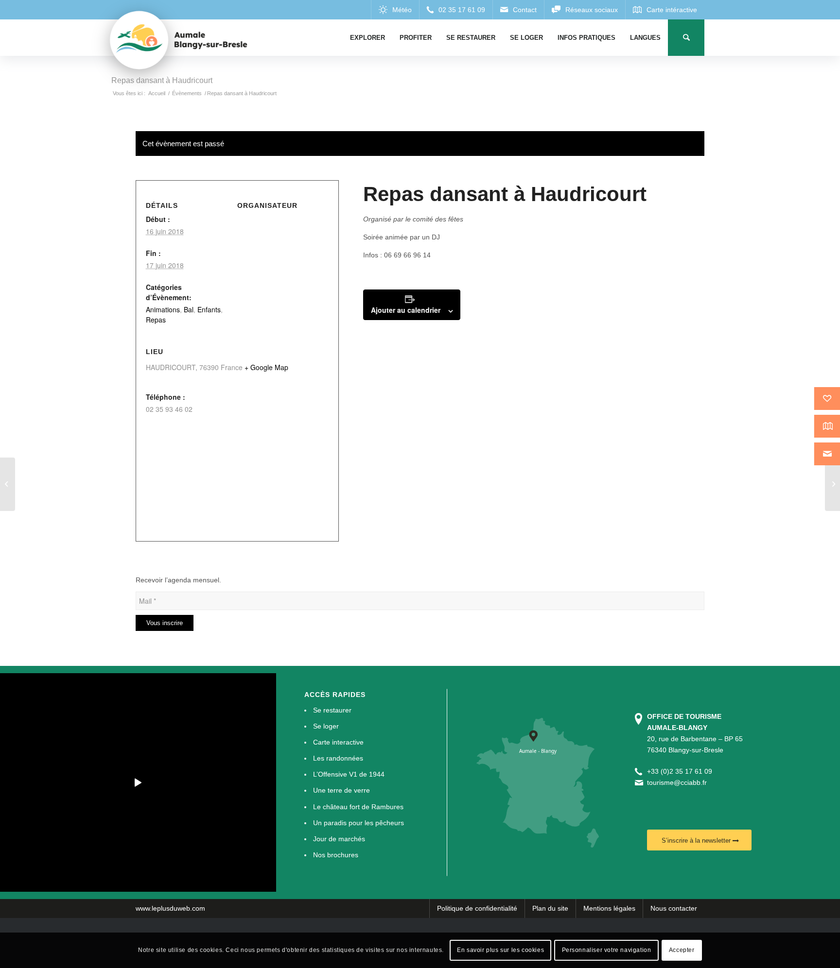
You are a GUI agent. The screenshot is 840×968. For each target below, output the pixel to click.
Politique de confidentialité (477, 908)
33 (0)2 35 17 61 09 (681, 771)
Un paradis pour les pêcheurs (358, 823)
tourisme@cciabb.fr (677, 782)
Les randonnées (338, 758)
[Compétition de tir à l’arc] (832, 484)
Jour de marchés (339, 839)
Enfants (209, 309)
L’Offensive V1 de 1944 (349, 774)
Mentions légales (609, 908)
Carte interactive (338, 742)
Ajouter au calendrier (405, 310)
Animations (163, 309)
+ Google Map (266, 367)
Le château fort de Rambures (358, 807)
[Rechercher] (686, 37)
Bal (188, 309)
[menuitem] (367, 37)
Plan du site (550, 908)
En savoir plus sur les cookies (500, 950)
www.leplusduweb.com (170, 908)
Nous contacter (673, 908)
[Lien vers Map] (664, 9)
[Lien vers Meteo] (395, 9)
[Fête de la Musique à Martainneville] (7, 484)
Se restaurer (332, 710)
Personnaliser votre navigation (606, 950)
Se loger (326, 726)
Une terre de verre (341, 790)
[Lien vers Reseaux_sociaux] (584, 9)
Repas (156, 319)
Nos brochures (335, 855)
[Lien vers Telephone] (455, 9)
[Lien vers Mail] (518, 9)
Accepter (682, 950)
